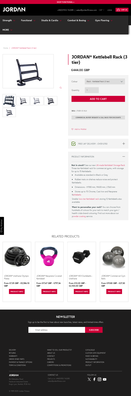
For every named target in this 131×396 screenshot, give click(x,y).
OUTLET (88, 365)
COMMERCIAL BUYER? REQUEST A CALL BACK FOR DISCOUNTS (98, 117)
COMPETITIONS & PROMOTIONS (59, 365)
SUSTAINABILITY (91, 359)
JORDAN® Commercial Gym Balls (113, 277)
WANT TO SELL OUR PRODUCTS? (59, 350)
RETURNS (12, 353)
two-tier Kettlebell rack (89, 198)
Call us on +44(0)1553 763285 (59, 378)
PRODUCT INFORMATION (94, 362)
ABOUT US (51, 353)
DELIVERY (12, 350)
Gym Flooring (102, 20)
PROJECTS (51, 359)
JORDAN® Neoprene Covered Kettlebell (49, 277)
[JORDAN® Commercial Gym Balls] (114, 258)
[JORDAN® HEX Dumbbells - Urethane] (82, 258)
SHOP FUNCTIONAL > (65, 2)
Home (5, 48)
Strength (7, 20)
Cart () (124, 10)
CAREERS (50, 362)
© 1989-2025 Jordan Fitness (19, 391)
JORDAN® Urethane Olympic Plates (16, 277)
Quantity (75, 90)
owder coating (79, 216)
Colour (74, 81)
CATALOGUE (90, 350)
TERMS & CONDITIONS (17, 365)
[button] (79, 129)
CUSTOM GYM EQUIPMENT (95, 353)
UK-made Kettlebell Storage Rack (110, 165)
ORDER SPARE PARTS (16, 359)
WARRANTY (13, 356)
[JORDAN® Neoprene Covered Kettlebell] (49, 258)
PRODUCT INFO (16, 291)
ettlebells (77, 194)
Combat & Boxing (77, 20)
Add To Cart (98, 99)
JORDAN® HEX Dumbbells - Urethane (80, 277)
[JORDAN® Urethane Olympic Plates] (17, 258)
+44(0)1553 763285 (65, 10)
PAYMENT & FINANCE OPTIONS (20, 362)
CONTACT (51, 356)
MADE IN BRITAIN (91, 356)
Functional (27, 20)
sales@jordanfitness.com (86, 10)
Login (109, 10)
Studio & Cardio (50, 20)
